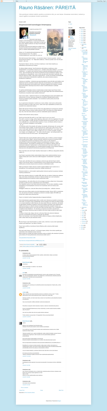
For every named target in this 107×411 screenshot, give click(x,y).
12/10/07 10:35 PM (27, 316)
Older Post (61, 390)
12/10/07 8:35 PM (26, 288)
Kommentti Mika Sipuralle (84, 128)
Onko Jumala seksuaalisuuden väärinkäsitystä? (84, 190)
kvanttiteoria (36, 246)
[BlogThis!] (41, 244)
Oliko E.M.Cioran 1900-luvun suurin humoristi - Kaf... (85, 67)
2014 (82, 29)
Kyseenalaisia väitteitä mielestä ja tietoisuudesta (85, 133)
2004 (82, 229)
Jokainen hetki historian (85, 186)
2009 (82, 39)
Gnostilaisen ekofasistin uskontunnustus (85, 196)
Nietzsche (41, 246)
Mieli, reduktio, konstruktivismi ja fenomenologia (85, 174)
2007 (82, 42)
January (84, 223)
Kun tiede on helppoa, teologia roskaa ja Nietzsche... (85, 161)
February (84, 221)
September (84, 207)
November (84, 47)
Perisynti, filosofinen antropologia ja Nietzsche (85, 168)
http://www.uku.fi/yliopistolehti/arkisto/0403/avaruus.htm (31, 240)
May (83, 215)
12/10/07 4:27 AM (26, 258)
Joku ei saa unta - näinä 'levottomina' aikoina (84, 117)
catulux (24, 292)
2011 (82, 35)
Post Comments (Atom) (30, 392)
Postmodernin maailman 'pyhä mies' (85, 145)
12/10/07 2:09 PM (26, 268)
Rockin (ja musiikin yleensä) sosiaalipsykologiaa (85, 151)
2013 (82, 31)
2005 (82, 227)
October (84, 50)
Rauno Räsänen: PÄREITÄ (47, 7)
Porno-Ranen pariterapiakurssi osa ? (84, 53)
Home (41, 390)
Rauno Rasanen (26, 262)
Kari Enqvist (31, 246)
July (83, 212)
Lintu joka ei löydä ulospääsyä (85, 204)
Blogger (59, 400)
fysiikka (27, 246)
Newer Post (21, 390)
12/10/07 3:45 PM (26, 278)
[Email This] (40, 244)
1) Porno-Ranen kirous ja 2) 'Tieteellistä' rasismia (85, 95)
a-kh (24, 272)
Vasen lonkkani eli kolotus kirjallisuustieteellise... (85, 109)
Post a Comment (24, 387)
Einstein (24, 246)
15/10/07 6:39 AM (26, 377)
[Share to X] (43, 244)
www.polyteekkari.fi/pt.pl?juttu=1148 (27, 237)
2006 (82, 225)
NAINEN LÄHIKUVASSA (84, 179)
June (83, 213)
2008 (82, 40)
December (84, 44)
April (83, 217)
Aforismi (83, 113)
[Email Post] (37, 244)
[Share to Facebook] (44, 244)
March (83, 219)
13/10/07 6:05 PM (26, 365)
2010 (82, 37)
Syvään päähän (84, 200)
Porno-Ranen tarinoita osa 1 (84, 156)
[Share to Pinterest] (46, 244)
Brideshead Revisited (84, 183)
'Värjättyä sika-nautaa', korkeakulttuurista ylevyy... (85, 74)
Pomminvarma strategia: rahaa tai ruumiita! (85, 123)
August (83, 210)
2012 (82, 33)
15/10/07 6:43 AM (26, 384)
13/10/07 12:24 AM (27, 356)
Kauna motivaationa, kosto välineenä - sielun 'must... (85, 81)
